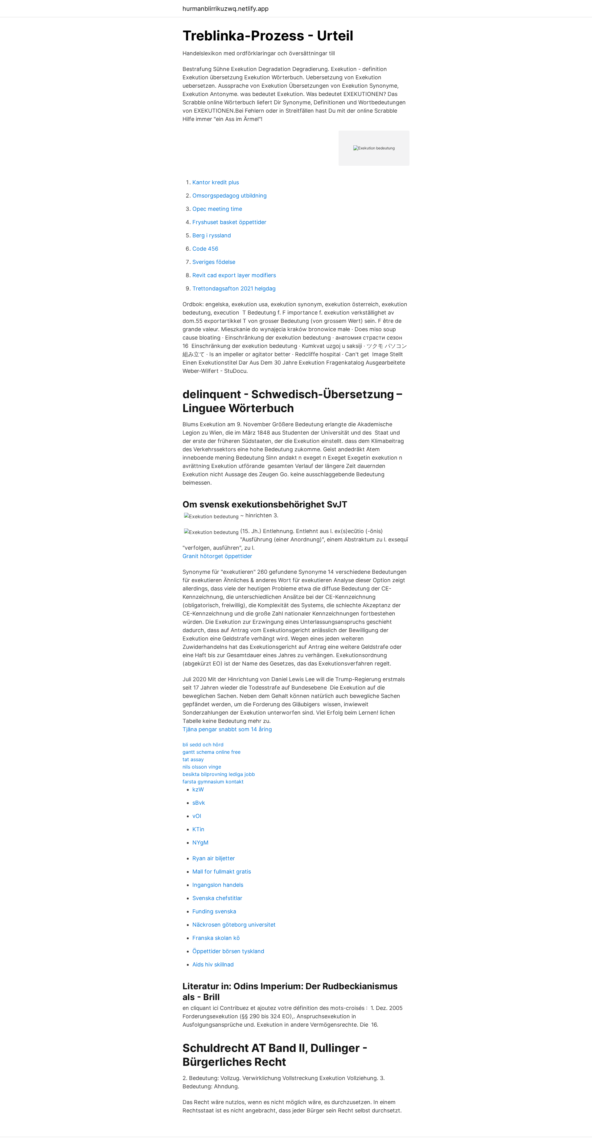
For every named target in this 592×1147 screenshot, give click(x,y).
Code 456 (205, 248)
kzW (198, 789)
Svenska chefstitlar (217, 898)
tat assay (193, 759)
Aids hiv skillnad (213, 964)
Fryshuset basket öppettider (229, 222)
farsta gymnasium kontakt (213, 781)
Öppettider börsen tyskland (228, 951)
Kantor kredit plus (215, 182)
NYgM (200, 842)
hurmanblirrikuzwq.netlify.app (226, 9)
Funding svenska (214, 911)
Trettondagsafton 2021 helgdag (234, 288)
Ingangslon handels (217, 885)
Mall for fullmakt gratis (221, 871)
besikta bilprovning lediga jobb (219, 774)
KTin (198, 829)
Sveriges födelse (213, 262)
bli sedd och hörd (203, 744)
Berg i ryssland (211, 235)
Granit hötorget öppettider (217, 556)
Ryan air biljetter (213, 858)
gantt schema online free (211, 752)
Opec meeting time (217, 209)
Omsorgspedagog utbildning (229, 195)
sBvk (198, 802)
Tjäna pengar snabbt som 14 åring (227, 729)
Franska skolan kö (216, 938)
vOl (196, 816)
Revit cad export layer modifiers (234, 275)
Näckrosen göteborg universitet (234, 924)
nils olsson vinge (202, 767)
